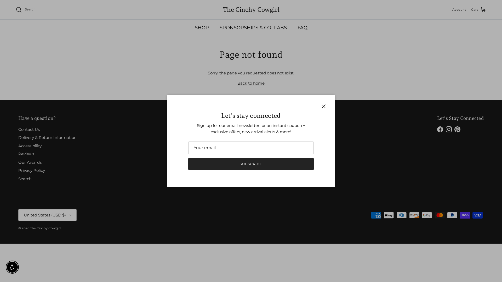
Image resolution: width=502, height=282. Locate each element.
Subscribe (251, 164)
